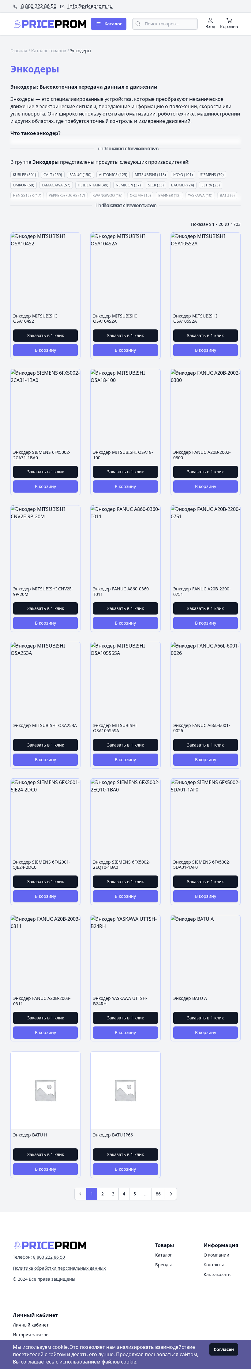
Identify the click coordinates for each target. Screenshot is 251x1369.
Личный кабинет (31, 1325)
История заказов (30, 1335)
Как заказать (217, 1274)
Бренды (163, 1265)
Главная (18, 50)
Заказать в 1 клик (45, 335)
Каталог (163, 1255)
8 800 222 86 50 (38, 6)
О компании (216, 1255)
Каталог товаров (48, 50)
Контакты (214, 1265)
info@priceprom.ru (90, 6)
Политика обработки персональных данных (59, 1268)
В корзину (45, 350)
